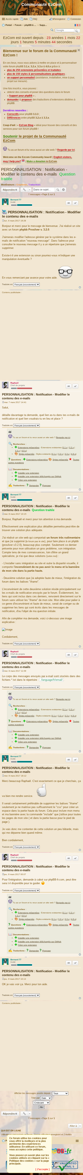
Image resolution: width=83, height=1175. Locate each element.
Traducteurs (34, 184)
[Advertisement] (41, 337)
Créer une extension (27, 480)
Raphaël (14, 383)
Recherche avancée (63, 189)
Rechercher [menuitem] (52, 30)
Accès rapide (12, 19)
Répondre (9, 189)
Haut (80, 287)
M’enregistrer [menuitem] (59, 19)
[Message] (3, 221)
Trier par (35, 1098)
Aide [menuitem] (26, 19)
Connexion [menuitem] (76, 19)
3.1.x (65, 447)
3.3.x (17, 451)
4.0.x (24, 451)
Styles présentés (26, 454)
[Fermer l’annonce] (79, 50)
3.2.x (71, 447)
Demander (34, 485)
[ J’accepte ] (42, 1169)
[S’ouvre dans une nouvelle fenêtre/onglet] (56, 1157)
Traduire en (7, 284)
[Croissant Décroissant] (41, 1103)
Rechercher (58, 189)
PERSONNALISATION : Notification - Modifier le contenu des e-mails (34, 171)
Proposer (46, 485)
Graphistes (21, 184)
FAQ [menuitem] (35, 19)
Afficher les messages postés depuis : (33, 1093)
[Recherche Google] (77, 31)
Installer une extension (28, 473)
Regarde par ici (63, 437)
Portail (8, 25)
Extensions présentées (28, 447)
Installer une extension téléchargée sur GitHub (39, 476)
